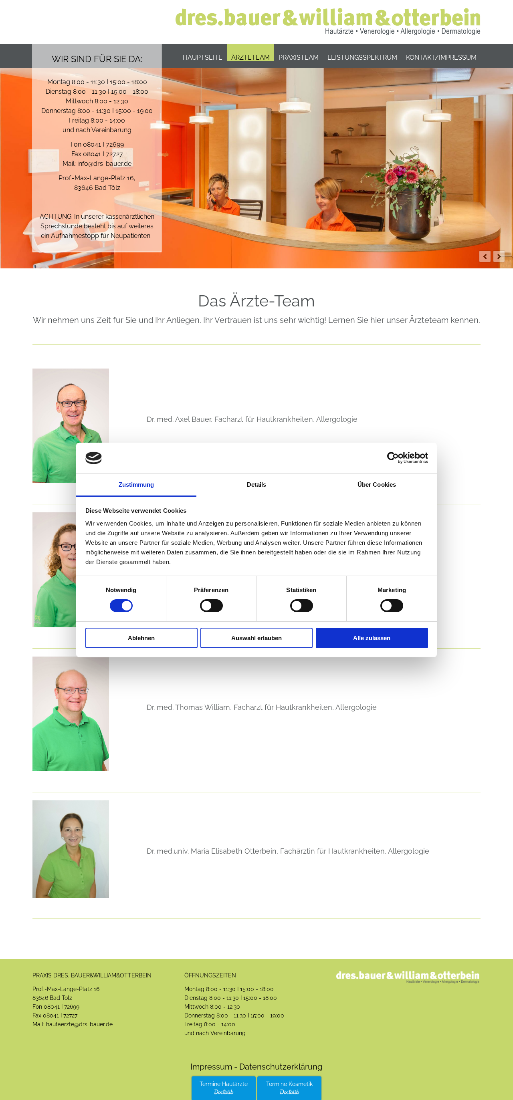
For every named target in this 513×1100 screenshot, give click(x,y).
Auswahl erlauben (256, 638)
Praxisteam (299, 57)
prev (485, 256)
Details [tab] (257, 484)
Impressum (211, 1067)
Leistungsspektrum (362, 57)
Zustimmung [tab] (136, 484)
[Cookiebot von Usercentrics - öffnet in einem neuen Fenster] (393, 458)
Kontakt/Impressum (441, 57)
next (499, 256)
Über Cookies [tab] (376, 484)
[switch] (211, 605)
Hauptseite (202, 57)
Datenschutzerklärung (279, 1067)
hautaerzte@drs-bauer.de (79, 1024)
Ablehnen (141, 638)
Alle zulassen (371, 638)
